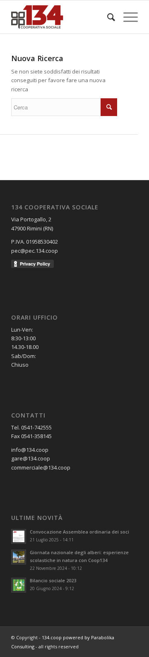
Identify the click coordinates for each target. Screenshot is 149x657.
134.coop (52, 637)
